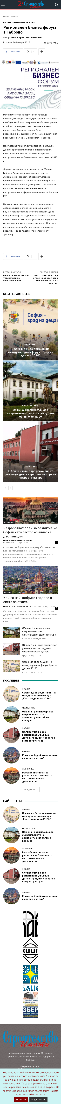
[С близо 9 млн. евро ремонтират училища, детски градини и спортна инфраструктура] (30, 451)
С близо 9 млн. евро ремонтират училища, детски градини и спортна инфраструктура (30, 474)
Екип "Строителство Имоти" (26, 37)
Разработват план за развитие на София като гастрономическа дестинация (30, 532)
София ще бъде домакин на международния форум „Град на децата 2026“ (30, 352)
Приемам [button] (21, 1099)
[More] (41, 51)
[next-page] (10, 488)
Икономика (19, 22)
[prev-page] (5, 488)
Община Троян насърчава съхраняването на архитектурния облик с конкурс (30, 413)
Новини (30, 22)
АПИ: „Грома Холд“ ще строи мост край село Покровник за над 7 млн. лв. (45, 279)
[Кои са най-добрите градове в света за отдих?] (30, 580)
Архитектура (30, 405)
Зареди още (29, 789)
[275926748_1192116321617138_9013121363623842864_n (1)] (30, 951)
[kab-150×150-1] (30, 924)
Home (6, 16)
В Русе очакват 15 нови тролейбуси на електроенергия (16, 278)
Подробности (38, 1099)
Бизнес (14, 16)
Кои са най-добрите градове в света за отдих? (27, 600)
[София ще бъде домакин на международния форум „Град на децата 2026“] (30, 329)
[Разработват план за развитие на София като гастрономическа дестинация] (30, 510)
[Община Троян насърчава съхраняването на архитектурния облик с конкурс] (30, 390)
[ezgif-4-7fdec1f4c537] (30, 1005)
